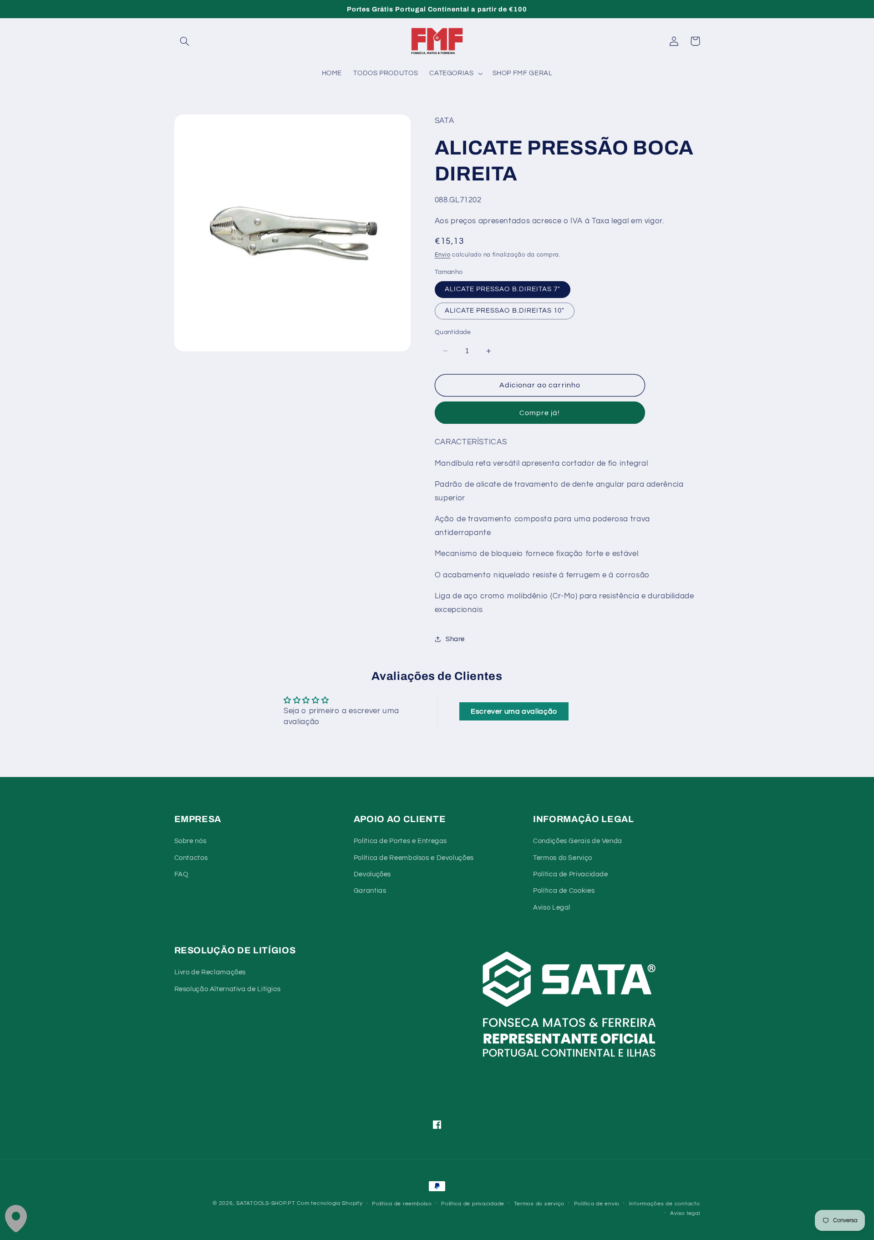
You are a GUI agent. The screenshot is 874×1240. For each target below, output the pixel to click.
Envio (443, 255)
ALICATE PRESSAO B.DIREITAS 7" (502, 289)
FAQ (181, 874)
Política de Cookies (564, 890)
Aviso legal (685, 1213)
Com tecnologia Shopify (329, 1203)
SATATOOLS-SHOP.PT (265, 1203)
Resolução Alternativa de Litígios (227, 989)
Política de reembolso (402, 1203)
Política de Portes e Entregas (400, 841)
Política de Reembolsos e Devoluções (414, 857)
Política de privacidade (472, 1203)
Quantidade (453, 332)
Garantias (370, 890)
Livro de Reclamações (210, 972)
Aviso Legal (551, 907)
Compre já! (539, 413)
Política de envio (597, 1203)
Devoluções (372, 874)
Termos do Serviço (562, 857)
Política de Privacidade (570, 874)
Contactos (191, 857)
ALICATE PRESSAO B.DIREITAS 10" (505, 310)
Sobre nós (190, 841)
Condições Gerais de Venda (577, 841)
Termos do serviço (539, 1203)
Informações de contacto (664, 1203)
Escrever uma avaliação (514, 711)
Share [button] (455, 639)
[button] (184, 41)
